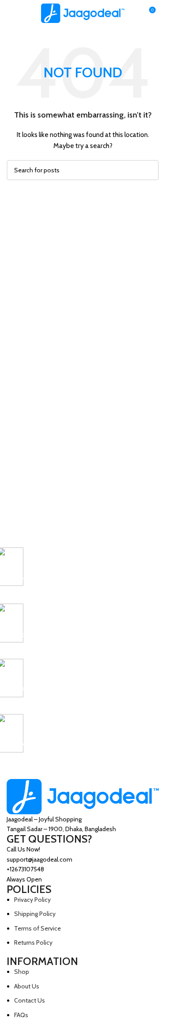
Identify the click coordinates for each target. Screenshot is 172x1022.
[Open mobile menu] (10, 13)
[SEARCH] (148, 170)
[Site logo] (83, 12)
